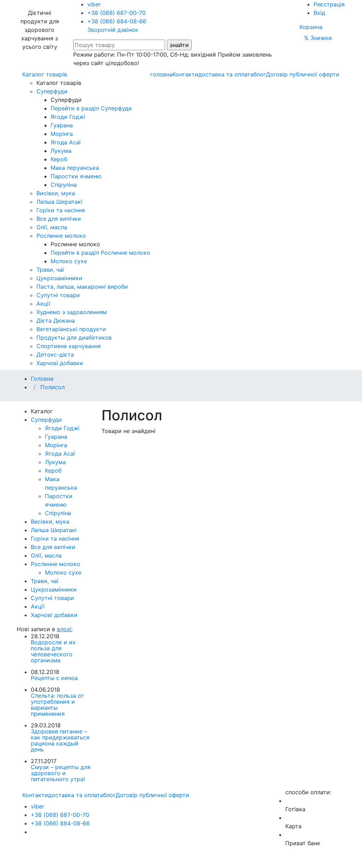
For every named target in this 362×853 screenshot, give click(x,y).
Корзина (310, 26)
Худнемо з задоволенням (71, 312)
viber (94, 4)
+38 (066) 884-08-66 (116, 21)
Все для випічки (58, 218)
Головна (42, 378)
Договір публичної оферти (302, 74)
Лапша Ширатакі (59, 201)
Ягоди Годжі (68, 116)
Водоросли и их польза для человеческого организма (53, 651)
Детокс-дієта (55, 354)
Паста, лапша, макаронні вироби (82, 286)
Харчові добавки (59, 363)
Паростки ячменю (76, 176)
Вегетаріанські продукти (71, 329)
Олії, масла (51, 227)
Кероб (59, 159)
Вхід (319, 12)
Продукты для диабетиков (74, 337)
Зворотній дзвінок (112, 29)
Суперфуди (52, 91)
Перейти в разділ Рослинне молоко (100, 252)
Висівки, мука (55, 193)
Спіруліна (64, 184)
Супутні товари (58, 295)
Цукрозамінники (59, 278)
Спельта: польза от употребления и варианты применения (57, 704)
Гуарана (62, 125)
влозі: (64, 629)
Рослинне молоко (61, 235)
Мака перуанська (75, 167)
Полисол (52, 387)
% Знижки (318, 37)
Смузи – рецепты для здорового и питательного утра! (60, 773)
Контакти (185, 74)
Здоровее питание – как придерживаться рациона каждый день (60, 740)
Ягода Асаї (66, 142)
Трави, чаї (50, 269)
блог (259, 74)
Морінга (62, 133)
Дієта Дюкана (55, 320)
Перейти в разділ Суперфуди (91, 108)
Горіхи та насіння (60, 210)
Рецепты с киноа (54, 677)
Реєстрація (329, 4)
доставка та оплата (225, 74)
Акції (43, 303)
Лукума (61, 150)
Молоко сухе (69, 261)
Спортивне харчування (68, 346)
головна (161, 74)
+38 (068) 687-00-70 (116, 12)
